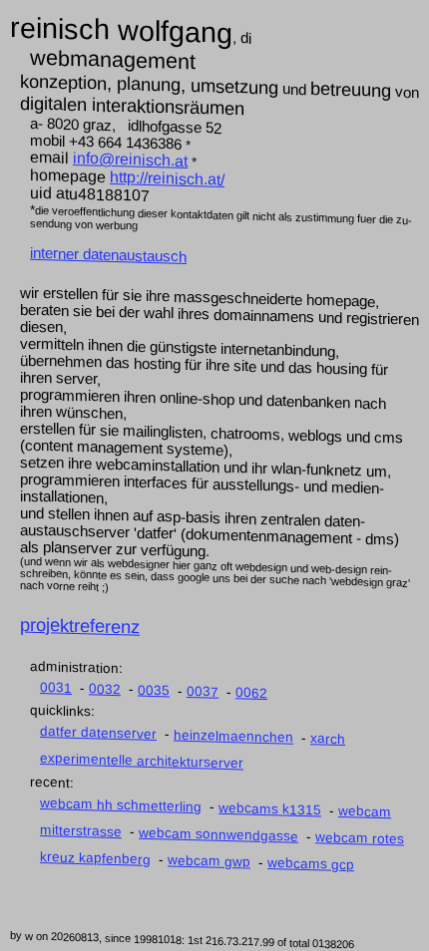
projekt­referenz (80, 626)
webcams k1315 (269, 808)
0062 (251, 693)
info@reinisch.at (130, 159)
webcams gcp (310, 863)
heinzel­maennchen (233, 737)
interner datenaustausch (108, 254)
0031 (56, 688)
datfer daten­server (98, 733)
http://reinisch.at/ (167, 178)
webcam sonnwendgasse (218, 833)
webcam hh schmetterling (121, 804)
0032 (105, 689)
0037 (202, 692)
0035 (154, 691)
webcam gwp (209, 860)
